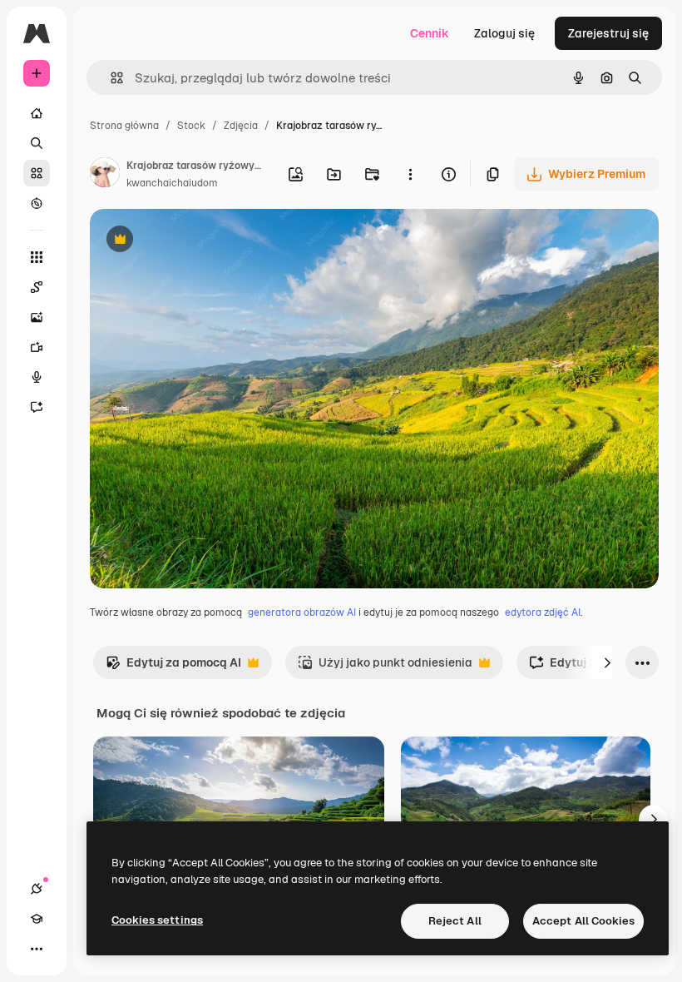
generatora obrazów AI (302, 612)
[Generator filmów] (36, 347)
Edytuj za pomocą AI (173, 667)
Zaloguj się (504, 33)
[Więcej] (36, 948)
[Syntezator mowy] (36, 377)
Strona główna (124, 125)
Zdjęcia (241, 125)
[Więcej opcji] (410, 174)
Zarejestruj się (608, 33)
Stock (191, 125)
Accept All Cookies (583, 921)
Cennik (429, 33)
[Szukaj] (36, 143)
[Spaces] (36, 287)
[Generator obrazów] (36, 317)
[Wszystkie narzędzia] (36, 257)
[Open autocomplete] (110, 78)
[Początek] (36, 113)
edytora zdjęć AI (543, 612)
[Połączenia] (36, 888)
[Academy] (36, 918)
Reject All (455, 921)
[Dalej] (607, 662)
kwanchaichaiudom (172, 183)
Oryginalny (204, 241)
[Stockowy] (36, 173)
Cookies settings (157, 920)
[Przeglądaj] (36, 203)
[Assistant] (36, 407)
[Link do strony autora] (105, 174)
